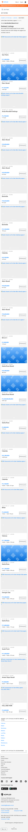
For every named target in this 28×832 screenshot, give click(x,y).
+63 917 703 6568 (5, 810)
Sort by (9, 23)
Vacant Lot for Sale (6, 17)
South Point (5, 649)
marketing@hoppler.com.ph (7, 805)
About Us (3, 773)
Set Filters (4, 13)
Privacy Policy (4, 767)
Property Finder (4, 771)
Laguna (15, 17)
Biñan (4, 507)
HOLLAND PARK (7, 706)
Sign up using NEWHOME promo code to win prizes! (13, 5)
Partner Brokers (4, 758)
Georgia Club (6, 592)
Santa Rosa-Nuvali (8, 366)
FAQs (2, 765)
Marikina (3, 730)
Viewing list (23, 60)
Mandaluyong (4, 742)
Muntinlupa (3, 728)
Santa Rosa (5, 423)
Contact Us (3, 774)
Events (2, 760)
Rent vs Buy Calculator (6, 762)
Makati (2, 725)
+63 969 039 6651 (5, 812)
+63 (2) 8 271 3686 (18, 810)
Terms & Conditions (5, 769)
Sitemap (3, 763)
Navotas (3, 745)
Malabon (3, 738)
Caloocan (3, 723)
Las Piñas (3, 733)
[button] (3, 129)
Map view (4, 829)
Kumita (2, 756)
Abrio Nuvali (6, 140)
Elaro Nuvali (6, 83)
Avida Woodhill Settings (10, 111)
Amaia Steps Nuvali (8, 677)
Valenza (4, 536)
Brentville (5, 196)
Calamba (5, 253)
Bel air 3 (4, 338)
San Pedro (5, 55)
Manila (2, 735)
